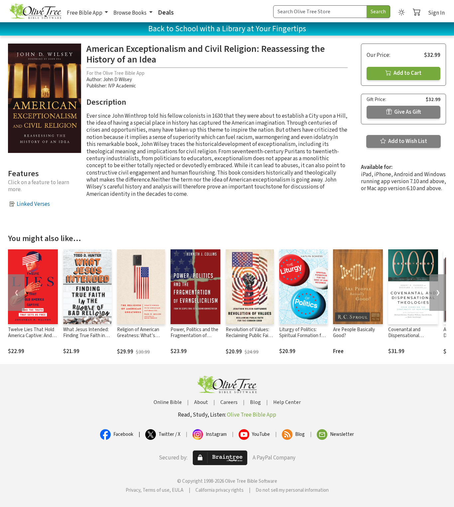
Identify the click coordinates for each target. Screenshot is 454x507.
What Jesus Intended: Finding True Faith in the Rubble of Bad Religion (86, 339)
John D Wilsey (117, 79)
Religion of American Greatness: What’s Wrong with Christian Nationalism (139, 339)
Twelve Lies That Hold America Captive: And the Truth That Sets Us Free (32, 339)
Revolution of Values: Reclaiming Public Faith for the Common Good (249, 336)
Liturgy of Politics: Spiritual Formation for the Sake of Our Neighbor (302, 339)
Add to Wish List (407, 141)
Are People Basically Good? (354, 332)
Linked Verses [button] (33, 204)
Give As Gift (407, 112)
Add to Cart (407, 73)
